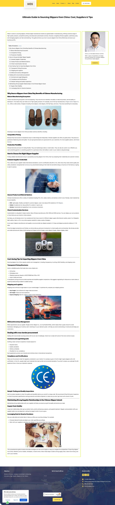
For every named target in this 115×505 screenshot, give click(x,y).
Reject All (16, 500)
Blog (73, 3)
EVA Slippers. (59, 203)
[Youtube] (88, 475)
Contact (77, 3)
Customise (8, 500)
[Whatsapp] (86, 475)
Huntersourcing (28, 164)
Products (63, 3)
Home (53, 3)
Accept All (23, 500)
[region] (15, 496)
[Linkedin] (83, 475)
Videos (69, 3)
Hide (20, 45)
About (57, 3)
